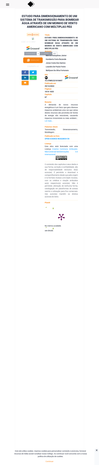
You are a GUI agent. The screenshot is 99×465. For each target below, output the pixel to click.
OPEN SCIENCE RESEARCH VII (57, 139)
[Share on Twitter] (33, 72)
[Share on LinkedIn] (25, 78)
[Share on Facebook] (25, 72)
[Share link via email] (25, 83)
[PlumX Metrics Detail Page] (61, 217)
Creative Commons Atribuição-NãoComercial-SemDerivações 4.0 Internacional (61, 151)
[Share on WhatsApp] (33, 78)
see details (49, 231)
